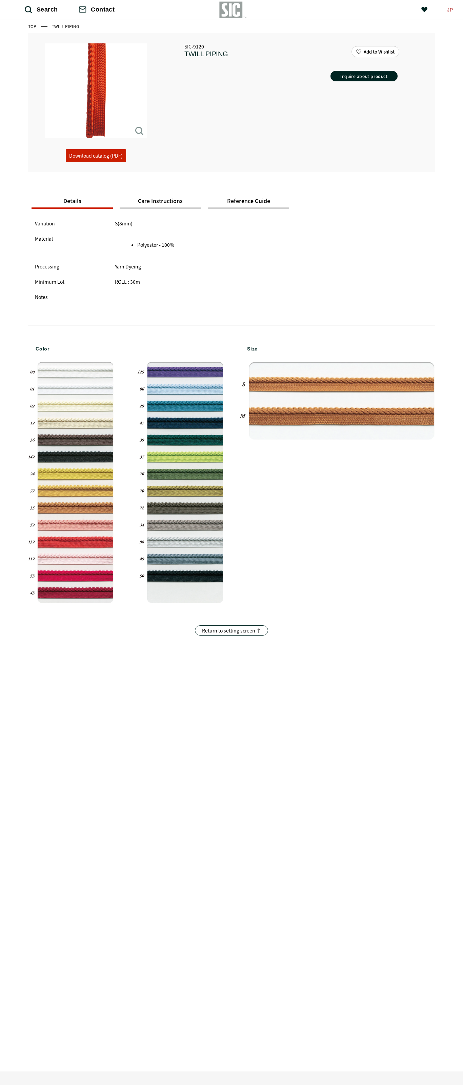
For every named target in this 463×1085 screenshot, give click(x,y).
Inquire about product (364, 76)
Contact (103, 9)
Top (32, 26)
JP (450, 10)
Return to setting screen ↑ (231, 630)
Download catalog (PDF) (96, 155)
